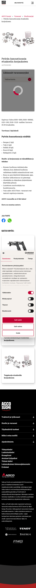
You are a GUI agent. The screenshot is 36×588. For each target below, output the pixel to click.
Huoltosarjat (29, 16)
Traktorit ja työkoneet (11, 417)
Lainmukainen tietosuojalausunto (16, 464)
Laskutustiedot (8, 452)
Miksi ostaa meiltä (9, 435)
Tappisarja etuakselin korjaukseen (13, 376)
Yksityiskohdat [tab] (18, 258)
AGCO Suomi (6, 16)
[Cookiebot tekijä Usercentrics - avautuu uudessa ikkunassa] (25, 253)
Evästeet (5, 467)
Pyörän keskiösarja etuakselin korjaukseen (16, 338)
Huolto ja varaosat (9, 423)
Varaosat (17, 16)
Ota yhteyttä (18, 3)
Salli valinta (18, 326)
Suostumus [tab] (6, 258)
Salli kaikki (18, 320)
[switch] (31, 298)
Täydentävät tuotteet (10, 429)
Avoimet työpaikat (9, 458)
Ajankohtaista (8, 442)
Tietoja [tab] (30, 258)
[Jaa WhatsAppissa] (10, 221)
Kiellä (18, 333)
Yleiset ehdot (7, 461)
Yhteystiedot (7, 449)
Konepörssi (6, 455)
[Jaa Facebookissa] (4, 221)
